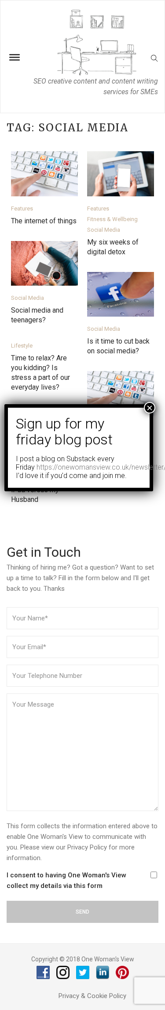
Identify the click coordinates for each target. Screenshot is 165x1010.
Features (22, 208)
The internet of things (44, 221)
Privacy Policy (87, 847)
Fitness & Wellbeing (112, 219)
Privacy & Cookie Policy (92, 996)
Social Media (103, 230)
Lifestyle (22, 345)
